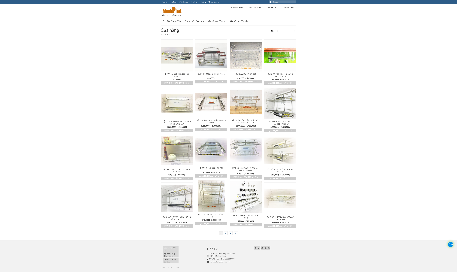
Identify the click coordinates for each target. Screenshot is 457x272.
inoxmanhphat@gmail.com (219, 262)
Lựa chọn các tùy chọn (176, 83)
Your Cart (214, 2)
